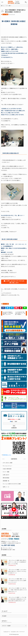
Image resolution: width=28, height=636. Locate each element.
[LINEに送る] (25, 308)
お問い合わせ (6, 475)
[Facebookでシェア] (3, 308)
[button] (26, 2)
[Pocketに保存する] (16, 308)
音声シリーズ (6, 487)
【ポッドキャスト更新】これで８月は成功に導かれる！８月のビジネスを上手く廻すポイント (17, 571)
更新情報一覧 (6, 480)
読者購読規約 (14, 427)
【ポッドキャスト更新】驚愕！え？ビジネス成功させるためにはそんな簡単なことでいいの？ (17, 580)
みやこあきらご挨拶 (7, 462)
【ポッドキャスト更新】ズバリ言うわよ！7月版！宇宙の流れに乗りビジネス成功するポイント (17, 589)
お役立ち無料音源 (7, 469)
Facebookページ (7, 631)
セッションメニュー (7, 466)
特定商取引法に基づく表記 (8, 549)
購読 (12, 421)
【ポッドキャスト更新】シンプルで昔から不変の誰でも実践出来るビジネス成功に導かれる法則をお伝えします (17, 599)
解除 (16, 421)
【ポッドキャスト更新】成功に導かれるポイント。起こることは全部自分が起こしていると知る (17, 562)
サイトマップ (21, 631)
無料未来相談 (6, 477)
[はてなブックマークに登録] (12, 308)
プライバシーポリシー (7, 548)
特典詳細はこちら (7, 455)
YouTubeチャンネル (15, 631)
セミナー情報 (5, 14)
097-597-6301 (9, 545)
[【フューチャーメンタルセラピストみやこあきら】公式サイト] (14, 2)
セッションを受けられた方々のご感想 (12, 483)
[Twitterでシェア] (7, 308)
